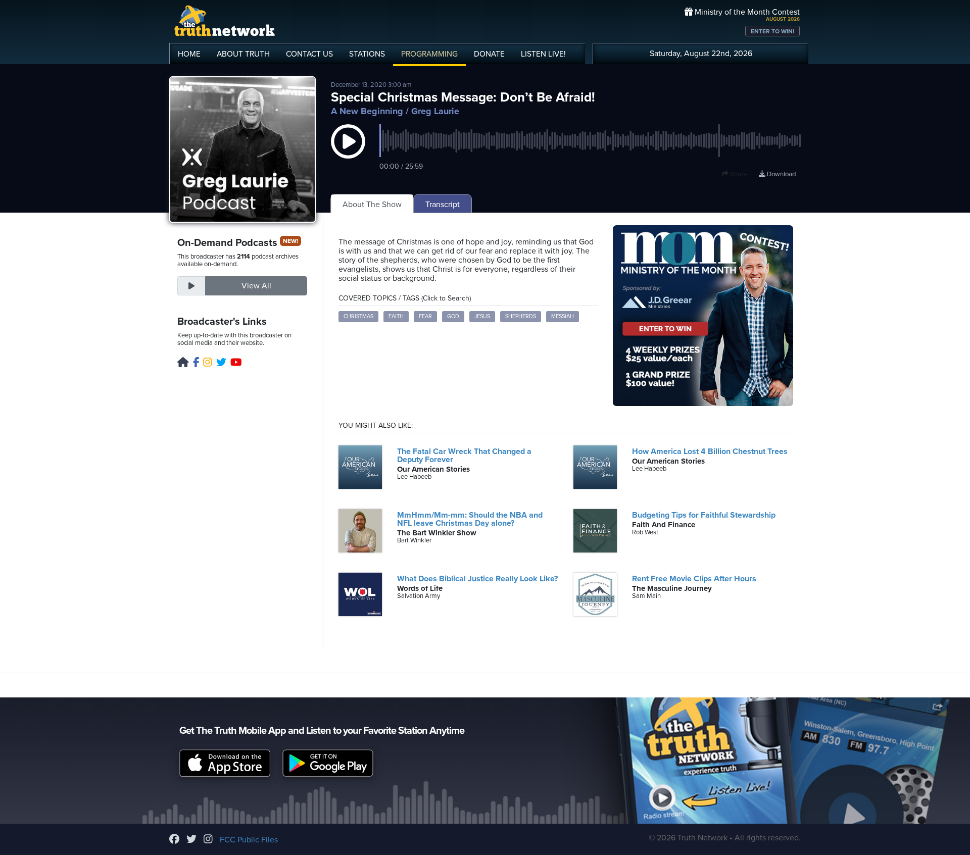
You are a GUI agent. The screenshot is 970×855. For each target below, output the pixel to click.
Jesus (482, 316)
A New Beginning (367, 111)
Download (780, 174)
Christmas (358, 316)
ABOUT (243, 54)
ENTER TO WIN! (772, 31)
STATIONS (367, 54)
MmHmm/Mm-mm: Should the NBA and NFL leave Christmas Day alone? (470, 519)
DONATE (489, 54)
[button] (348, 151)
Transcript (442, 204)
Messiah (562, 316)
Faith (396, 316)
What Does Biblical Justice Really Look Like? (477, 579)
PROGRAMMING (429, 54)
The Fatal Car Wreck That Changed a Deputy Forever (464, 455)
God (453, 316)
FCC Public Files (249, 840)
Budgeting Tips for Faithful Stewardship (703, 515)
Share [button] (738, 174)
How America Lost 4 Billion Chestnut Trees (710, 451)
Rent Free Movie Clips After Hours (694, 579)
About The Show (372, 204)
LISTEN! (543, 54)
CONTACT (309, 54)
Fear (425, 316)
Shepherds (520, 316)
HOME (189, 54)
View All (256, 286)
